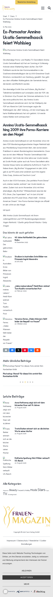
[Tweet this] (18, 350)
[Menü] (43, 8)
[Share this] (12, 350)
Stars (41, 490)
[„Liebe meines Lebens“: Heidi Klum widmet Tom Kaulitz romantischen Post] (7, 286)
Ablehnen (26, 571)
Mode (33, 490)
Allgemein (6, 490)
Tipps (47, 490)
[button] (49, 8)
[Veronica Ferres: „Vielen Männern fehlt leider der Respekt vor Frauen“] (7, 319)
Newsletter (34, 540)
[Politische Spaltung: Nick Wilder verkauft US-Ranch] (7, 458)
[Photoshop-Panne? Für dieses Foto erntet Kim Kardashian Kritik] (26, 366)
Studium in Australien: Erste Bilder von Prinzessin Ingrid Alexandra (31, 257)
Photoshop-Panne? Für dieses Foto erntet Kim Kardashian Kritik (22, 374)
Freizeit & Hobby (24, 490)
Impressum (11, 540)
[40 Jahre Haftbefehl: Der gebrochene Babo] (7, 237)
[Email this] (6, 350)
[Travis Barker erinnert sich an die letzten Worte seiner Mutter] (7, 429)
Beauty (13, 490)
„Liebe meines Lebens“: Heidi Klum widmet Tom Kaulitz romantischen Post (32, 287)
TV (5, 494)
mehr (26, 584)
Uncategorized (12, 494)
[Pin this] (25, 350)
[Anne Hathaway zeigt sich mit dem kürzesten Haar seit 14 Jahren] (7, 403)
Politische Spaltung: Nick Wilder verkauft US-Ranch (32, 459)
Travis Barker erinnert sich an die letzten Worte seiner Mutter (32, 429)
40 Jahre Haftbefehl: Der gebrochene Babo (31, 238)
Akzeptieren (26, 577)
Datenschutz (22, 540)
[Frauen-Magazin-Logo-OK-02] (8, 8)
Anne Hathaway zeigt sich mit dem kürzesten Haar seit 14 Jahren (30, 403)
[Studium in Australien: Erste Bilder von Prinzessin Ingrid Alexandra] (7, 256)
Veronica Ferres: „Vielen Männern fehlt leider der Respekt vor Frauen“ (31, 320)
